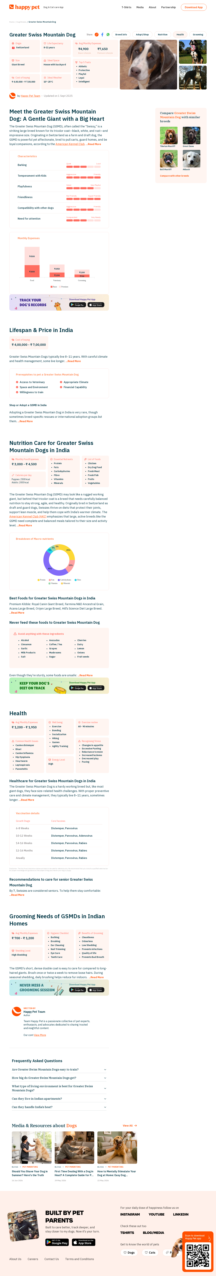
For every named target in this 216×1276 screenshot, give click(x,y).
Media (140, 7)
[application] (59, 265)
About (152, 7)
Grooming (198, 34)
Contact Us (51, 1259)
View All (128, 1125)
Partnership (168, 7)
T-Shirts (126, 7)
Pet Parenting (30, 1167)
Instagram (130, 1215)
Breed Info (121, 34)
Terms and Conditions (79, 1259)
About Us (15, 1259)
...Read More (93, 144)
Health (180, 34)
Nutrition (162, 34)
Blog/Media (153, 1233)
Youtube (156, 1215)
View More (40, 1035)
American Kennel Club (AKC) (27, 516)
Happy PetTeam (30, 95)
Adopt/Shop (142, 34)
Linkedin (180, 1215)
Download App (194, 7)
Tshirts (127, 1233)
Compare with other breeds (174, 175)
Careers (33, 1259)
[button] (53, 287)
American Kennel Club (70, 144)
